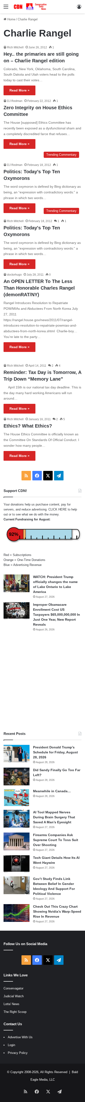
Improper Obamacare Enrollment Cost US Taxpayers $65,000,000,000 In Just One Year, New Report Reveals (56, 614)
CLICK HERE (57, 509)
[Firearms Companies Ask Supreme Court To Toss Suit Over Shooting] (17, 841)
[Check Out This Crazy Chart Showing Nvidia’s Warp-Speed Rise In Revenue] (17, 913)
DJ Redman (14, 101)
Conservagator (13, 988)
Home (10, 19)
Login (11, 1045)
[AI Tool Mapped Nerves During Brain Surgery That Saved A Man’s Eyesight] (17, 819)
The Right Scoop (15, 1012)
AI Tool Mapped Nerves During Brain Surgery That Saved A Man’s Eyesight (54, 817)
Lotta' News (11, 1004)
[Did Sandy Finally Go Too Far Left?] (17, 776)
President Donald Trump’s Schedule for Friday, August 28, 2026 (55, 752)
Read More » (19, 90)
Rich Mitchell (15, 47)
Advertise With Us (20, 1037)
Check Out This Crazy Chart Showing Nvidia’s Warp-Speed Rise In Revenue (57, 911)
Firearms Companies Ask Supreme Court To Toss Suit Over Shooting (55, 840)
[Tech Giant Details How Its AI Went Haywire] (17, 864)
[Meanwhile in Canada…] (17, 797)
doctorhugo (14, 274)
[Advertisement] (42, 681)
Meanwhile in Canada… (52, 791)
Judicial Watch (14, 996)
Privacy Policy (18, 1053)
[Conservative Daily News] (31, 6)
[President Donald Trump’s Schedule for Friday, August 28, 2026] (17, 753)
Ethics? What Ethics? (28, 425)
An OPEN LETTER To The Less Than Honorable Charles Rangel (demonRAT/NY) (39, 288)
